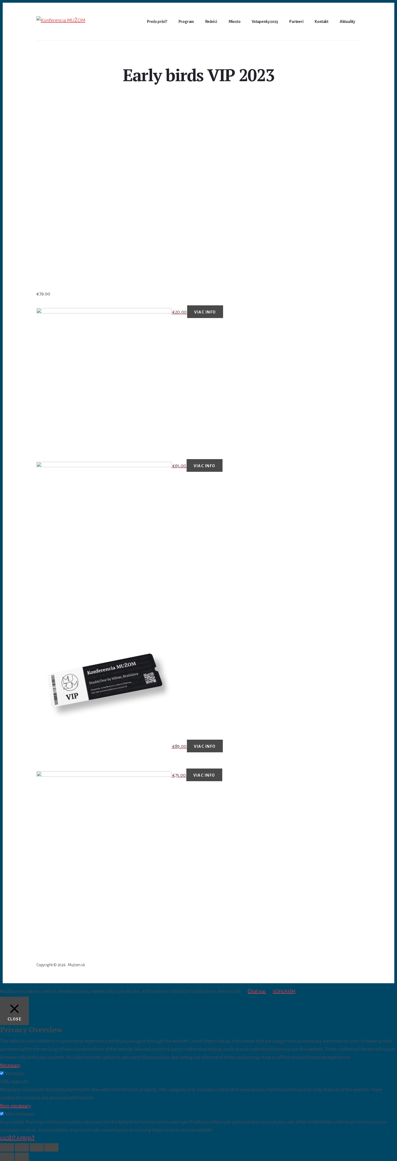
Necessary (14, 1073)
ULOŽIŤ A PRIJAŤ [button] (17, 1138)
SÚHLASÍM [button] (284, 991)
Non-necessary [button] (15, 1105)
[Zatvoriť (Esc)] (7, 1147)
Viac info (205, 312)
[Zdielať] (22, 1147)
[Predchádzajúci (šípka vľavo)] (7, 1157)
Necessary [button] (10, 1065)
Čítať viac (257, 991)
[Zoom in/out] (51, 1147)
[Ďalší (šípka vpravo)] (22, 1157)
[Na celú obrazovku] (37, 1147)
